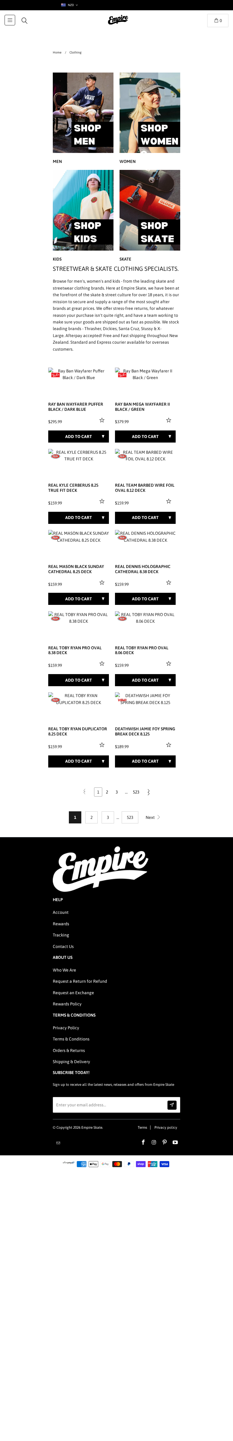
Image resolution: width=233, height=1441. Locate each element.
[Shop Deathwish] (122, 700)
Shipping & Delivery (71, 1061)
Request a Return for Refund (80, 981)
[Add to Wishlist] (103, 419)
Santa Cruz (129, 328)
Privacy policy (165, 1127)
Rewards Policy (67, 1003)
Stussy (147, 328)
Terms (142, 1127)
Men (83, 119)
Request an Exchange (73, 992)
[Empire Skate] (118, 24)
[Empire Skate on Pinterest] (164, 1143)
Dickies (110, 328)
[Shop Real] (55, 456)
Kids (83, 216)
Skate (150, 216)
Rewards (61, 923)
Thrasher (92, 328)
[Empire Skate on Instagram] (154, 1143)
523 (136, 792)
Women (150, 119)
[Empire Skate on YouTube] (175, 1143)
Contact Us (63, 946)
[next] (103, 374)
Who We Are (64, 970)
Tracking (61, 935)
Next (151, 817)
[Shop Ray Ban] (55, 375)
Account (61, 912)
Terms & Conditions (71, 1039)
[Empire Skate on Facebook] (143, 1143)
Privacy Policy (66, 1027)
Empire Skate (91, 1127)
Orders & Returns (69, 1050)
